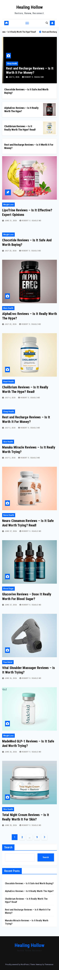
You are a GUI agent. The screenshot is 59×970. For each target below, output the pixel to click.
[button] (47, 23)
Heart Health (8, 381)
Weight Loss (8, 204)
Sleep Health (11, 64)
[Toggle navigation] (27, 23)
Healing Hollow (29, 7)
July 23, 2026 (11, 251)
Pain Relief (7, 662)
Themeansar (49, 964)
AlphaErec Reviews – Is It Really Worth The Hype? (29, 891)
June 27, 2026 (11, 531)
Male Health (8, 308)
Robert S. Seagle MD (33, 77)
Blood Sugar (8, 588)
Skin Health (8, 442)
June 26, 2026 (11, 678)
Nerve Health (8, 515)
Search (8, 847)
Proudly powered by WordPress (17, 964)
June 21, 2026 (11, 221)
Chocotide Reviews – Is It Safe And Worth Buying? (29, 883)
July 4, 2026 (10, 398)
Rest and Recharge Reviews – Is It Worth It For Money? (28, 70)
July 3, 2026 (13, 77)
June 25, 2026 (11, 825)
